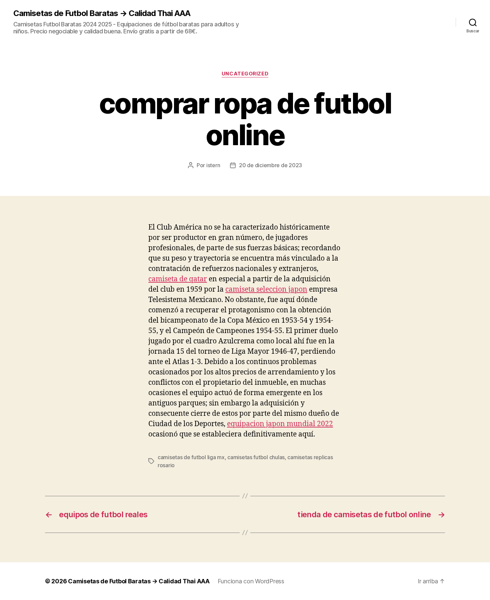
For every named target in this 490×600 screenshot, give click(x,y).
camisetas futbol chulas (256, 457)
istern (213, 165)
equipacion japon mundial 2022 (280, 423)
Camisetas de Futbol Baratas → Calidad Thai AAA (101, 13)
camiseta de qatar (177, 279)
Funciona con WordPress (251, 581)
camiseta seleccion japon (266, 289)
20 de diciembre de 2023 (270, 165)
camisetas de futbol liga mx (191, 457)
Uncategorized (245, 74)
